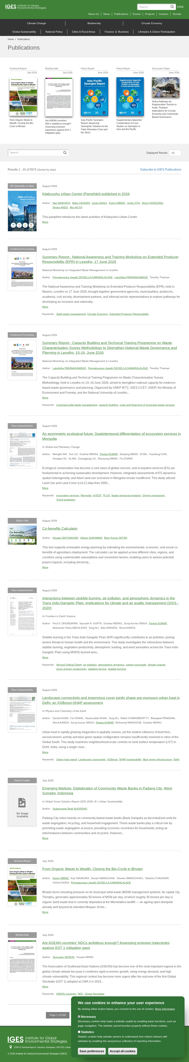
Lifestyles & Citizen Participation (156, 31)
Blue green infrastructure (157, 759)
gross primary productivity (71, 668)
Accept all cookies (122, 1051)
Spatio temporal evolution (126, 495)
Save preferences (92, 1051)
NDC (80, 993)
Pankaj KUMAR (109, 454)
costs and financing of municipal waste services (147, 404)
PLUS (106, 495)
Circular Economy (151, 23)
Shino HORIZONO (152, 203)
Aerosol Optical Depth (69, 664)
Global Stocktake (94, 993)
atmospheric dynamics (111, 664)
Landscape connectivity (92, 759)
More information (165, 1008)
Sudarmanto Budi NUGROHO (70, 808)
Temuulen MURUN (63, 957)
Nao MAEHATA (61, 203)
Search (173, 5)
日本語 (180, 7)
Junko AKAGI (99, 203)
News (106, 14)
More (45, 222)
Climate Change (36, 23)
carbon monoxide (136, 664)
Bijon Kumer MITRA (115, 537)
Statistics (87, 1032)
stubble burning (117, 668)
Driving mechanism (153, 495)
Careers (163, 14)
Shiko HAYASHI (81, 203)
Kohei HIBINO (117, 203)
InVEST (97, 495)
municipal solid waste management (76, 404)
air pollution (90, 664)
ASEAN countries (66, 993)
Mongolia (86, 495)
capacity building (108, 404)
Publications (121, 14)
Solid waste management (71, 314)
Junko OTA (133, 203)
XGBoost (112, 759)
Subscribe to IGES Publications (160, 169)
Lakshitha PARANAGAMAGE (131, 277)
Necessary (88, 1016)
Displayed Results (157, 152)
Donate (177, 14)
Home (11, 39)
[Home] (27, 8)
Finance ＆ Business (117, 31)
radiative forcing (97, 668)
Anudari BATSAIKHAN (65, 537)
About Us (93, 14)
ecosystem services (67, 495)
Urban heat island (66, 759)
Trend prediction (65, 499)
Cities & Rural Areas (83, 31)
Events (137, 14)
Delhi (176, 759)
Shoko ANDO (60, 207)
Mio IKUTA (76, 207)
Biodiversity (94, 23)
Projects (149, 14)
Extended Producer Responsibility (129, 314)
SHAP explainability (130, 759)
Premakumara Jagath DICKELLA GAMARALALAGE (83, 277)
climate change (156, 664)
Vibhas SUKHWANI (91, 537)
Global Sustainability (24, 31)
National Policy (54, 31)
